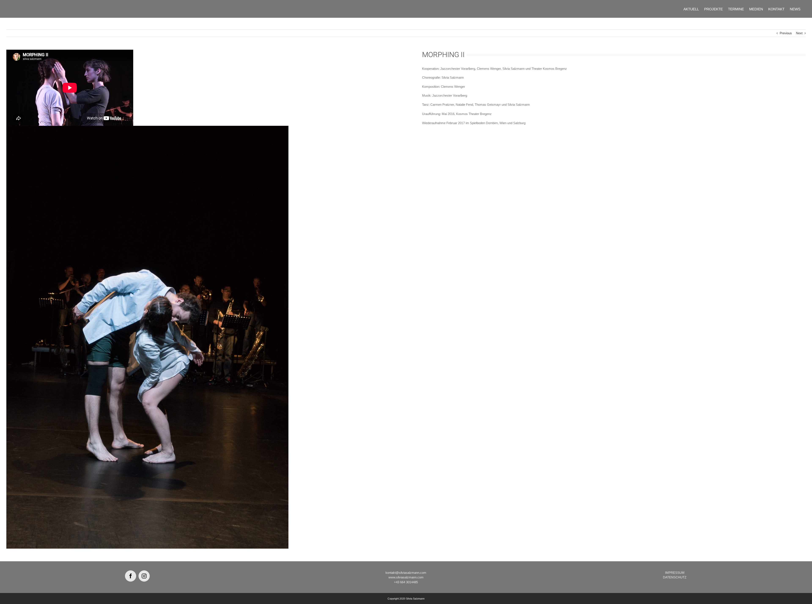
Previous (786, 33)
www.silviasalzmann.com (406, 577)
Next (799, 33)
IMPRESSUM (674, 572)
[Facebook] (130, 576)
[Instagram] (144, 576)
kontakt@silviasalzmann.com (405, 572)
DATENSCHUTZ (674, 577)
